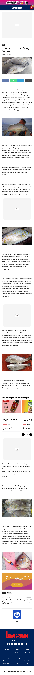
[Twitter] (15, 644)
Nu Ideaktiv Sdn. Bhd (15, 671)
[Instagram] (12, 644)
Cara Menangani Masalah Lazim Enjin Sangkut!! (24, 601)
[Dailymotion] (25, 644)
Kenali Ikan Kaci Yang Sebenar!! (15, 49)
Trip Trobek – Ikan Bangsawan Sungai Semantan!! (7, 601)
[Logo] (17, 634)
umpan (9, 592)
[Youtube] (22, 644)
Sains (8, 42)
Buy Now (7, 428)
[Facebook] (8, 644)
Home (3, 42)
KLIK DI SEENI (17, 585)
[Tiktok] (19, 644)
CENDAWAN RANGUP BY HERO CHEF (10, 419)
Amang (4, 54)
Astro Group (29, 671)
